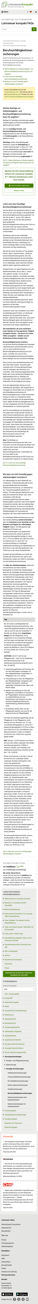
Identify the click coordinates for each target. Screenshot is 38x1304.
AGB (2, 1258)
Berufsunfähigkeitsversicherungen (14, 45)
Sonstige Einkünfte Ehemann (14, 1044)
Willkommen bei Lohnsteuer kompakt (17, 899)
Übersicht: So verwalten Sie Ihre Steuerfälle (15, 904)
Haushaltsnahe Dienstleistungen (16, 1011)
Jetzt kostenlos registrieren (20, 185)
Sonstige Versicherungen (15, 1069)
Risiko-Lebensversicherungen (18, 1085)
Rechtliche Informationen (13, 960)
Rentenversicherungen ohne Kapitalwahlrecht (17, 1098)
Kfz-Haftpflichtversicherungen (18, 1081)
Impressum (8, 964)
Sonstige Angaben (11, 1119)
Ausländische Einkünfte (13, 1040)
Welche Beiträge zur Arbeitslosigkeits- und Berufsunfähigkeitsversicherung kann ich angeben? (18, 71)
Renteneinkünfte (10, 1023)
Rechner (7, 955)
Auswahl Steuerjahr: (10, 986)
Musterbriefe (5, 1231)
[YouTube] (27, 1299)
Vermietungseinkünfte (12, 1027)
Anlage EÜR (9, 998)
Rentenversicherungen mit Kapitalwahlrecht (17, 1105)
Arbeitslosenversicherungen (17, 1073)
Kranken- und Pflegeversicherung (17, 1061)
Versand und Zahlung (9, 1272)
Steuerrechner (6, 1228)
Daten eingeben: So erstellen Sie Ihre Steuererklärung (17, 921)
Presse (7, 968)
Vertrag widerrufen (8, 1275)
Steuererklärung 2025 (14, 94)
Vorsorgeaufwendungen (11, 41)
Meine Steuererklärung (12, 909)
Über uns (4, 1235)
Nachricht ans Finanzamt (13, 1123)
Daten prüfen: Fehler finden (14, 934)
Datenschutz (5, 1262)
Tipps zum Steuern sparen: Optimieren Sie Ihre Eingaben (19, 928)
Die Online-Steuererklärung (16, 7)
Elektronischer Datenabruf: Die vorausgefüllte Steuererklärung (19, 915)
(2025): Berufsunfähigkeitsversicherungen (18, 97)
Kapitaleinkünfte (10, 1019)
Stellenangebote (7, 1246)
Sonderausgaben (10, 1111)
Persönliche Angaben (12, 1002)
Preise (3, 1268)
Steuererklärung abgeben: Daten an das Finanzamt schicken (18, 939)
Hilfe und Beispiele (11, 951)
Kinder (7, 1006)
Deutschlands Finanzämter (10, 1224)
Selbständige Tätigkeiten (13, 1031)
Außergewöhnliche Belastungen (15, 1115)
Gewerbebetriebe (10, 1036)
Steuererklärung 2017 (11, 92)
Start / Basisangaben (12, 994)
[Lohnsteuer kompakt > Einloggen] (36, 12)
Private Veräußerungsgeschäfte (15, 1052)
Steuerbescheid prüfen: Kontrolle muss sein (18, 946)
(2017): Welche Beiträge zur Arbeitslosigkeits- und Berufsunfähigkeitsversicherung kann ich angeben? (18, 162)
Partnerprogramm (7, 1243)
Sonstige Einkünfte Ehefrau (14, 1048)
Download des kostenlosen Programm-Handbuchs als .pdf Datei (19, 974)
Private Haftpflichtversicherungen (19, 1077)
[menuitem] (29, 12)
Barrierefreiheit (6, 1265)
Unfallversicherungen (15, 1089)
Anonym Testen (19, 190)
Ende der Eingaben (11, 1127)
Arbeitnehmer (9, 1015)
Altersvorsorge (11, 1065)
